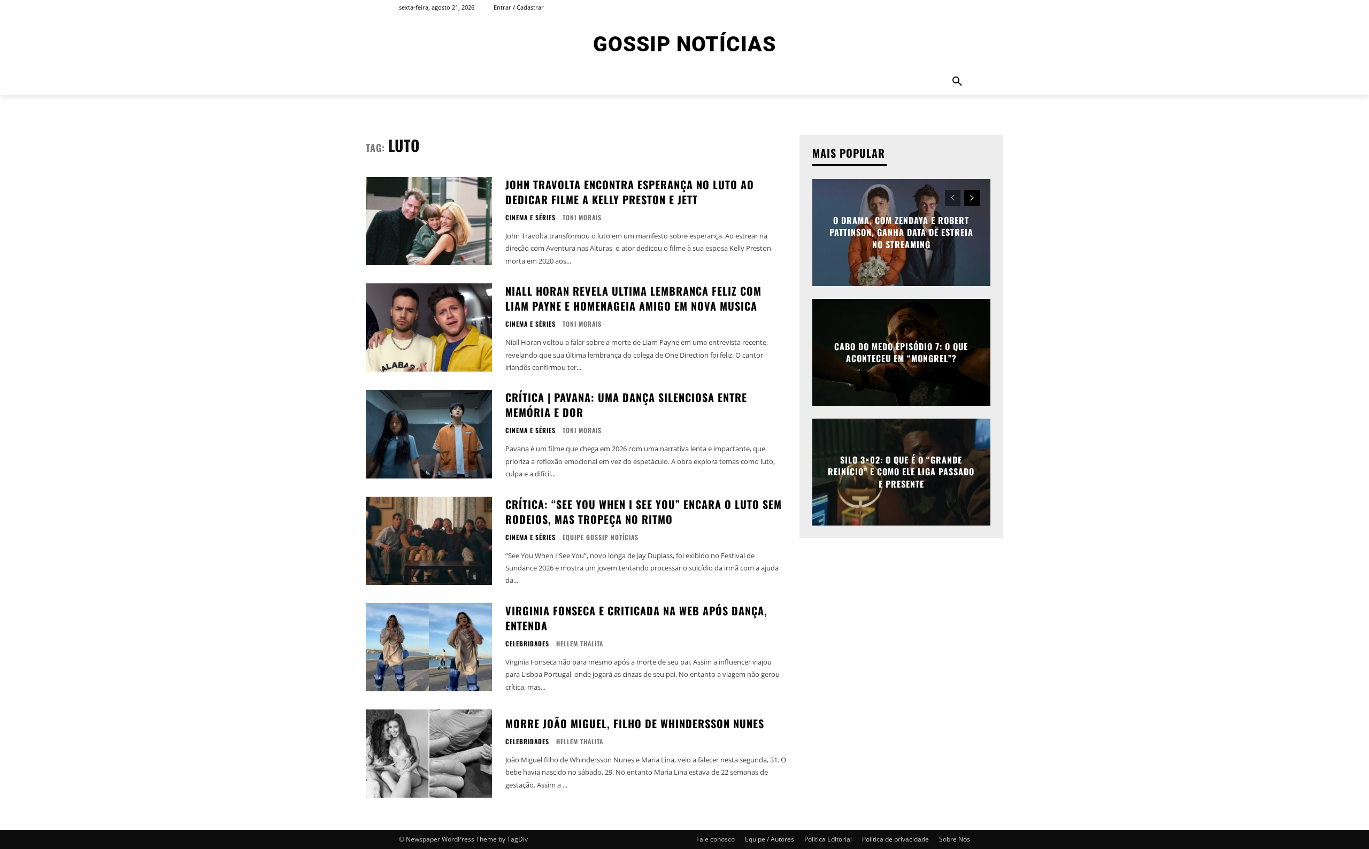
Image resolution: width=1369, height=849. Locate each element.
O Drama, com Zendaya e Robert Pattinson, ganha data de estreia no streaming (901, 232)
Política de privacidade (895, 839)
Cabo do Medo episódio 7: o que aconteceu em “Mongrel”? (901, 352)
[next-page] (972, 198)
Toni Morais (582, 217)
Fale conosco (715, 839)
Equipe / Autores (769, 839)
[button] (957, 82)
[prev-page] (952, 198)
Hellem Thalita (579, 643)
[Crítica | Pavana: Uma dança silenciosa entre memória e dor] (429, 434)
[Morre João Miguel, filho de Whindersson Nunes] (429, 753)
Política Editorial (828, 839)
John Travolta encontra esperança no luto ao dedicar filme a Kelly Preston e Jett (629, 191)
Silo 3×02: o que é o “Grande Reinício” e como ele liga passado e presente (901, 471)
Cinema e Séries (530, 217)
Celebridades (527, 643)
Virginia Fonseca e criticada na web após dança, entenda (636, 618)
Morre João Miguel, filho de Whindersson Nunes (634, 723)
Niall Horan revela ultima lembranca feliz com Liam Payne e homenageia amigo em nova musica (633, 298)
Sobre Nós (954, 839)
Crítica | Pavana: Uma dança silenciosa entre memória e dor (626, 404)
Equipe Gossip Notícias (601, 537)
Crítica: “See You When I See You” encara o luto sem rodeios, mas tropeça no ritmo (643, 511)
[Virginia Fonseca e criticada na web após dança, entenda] (429, 647)
